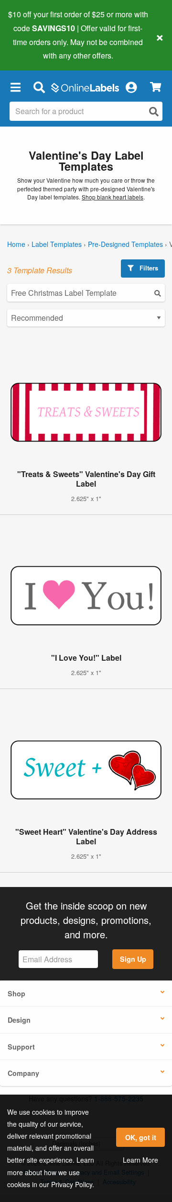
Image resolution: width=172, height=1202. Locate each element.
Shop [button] (16, 993)
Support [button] (21, 1046)
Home (16, 244)
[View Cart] (155, 87)
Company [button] (23, 1073)
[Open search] (153, 111)
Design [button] (19, 1020)
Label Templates (57, 244)
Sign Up (133, 959)
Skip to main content (34, 48)
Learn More (140, 1160)
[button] (15, 86)
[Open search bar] (39, 86)
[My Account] (131, 86)
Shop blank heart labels (112, 197)
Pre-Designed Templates (125, 244)
